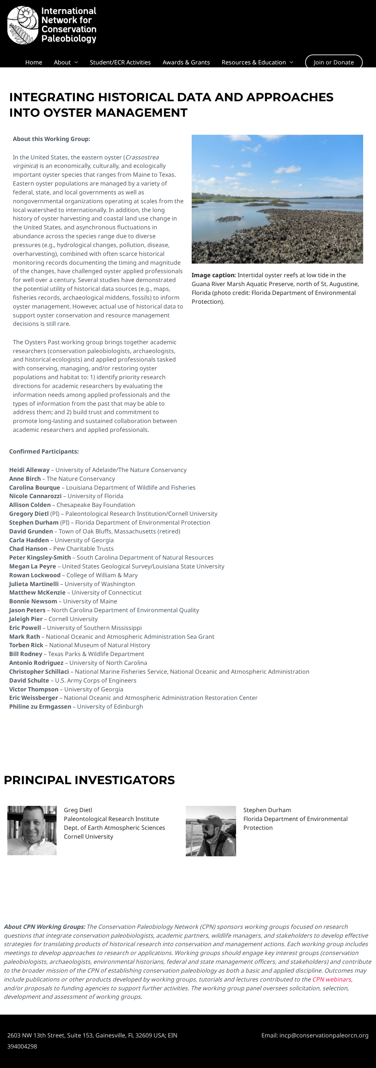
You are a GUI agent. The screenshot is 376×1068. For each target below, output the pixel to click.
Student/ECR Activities (120, 62)
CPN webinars (331, 979)
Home (33, 62)
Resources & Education (254, 62)
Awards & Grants (186, 62)
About (62, 62)
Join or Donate (334, 62)
